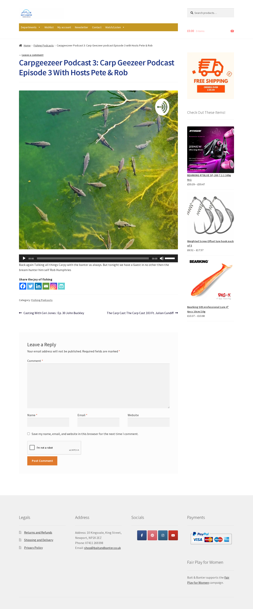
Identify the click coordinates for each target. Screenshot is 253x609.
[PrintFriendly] (61, 286)
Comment (35, 361)
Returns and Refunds (38, 532)
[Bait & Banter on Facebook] (142, 535)
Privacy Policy (33, 548)
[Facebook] (22, 286)
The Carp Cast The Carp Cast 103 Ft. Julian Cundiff (140, 313)
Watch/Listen (113, 27)
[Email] (45, 286)
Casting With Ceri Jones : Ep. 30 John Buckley (53, 313)
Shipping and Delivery (38, 540)
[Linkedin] (38, 286)
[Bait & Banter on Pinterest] (152, 535)
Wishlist (49, 27)
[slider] (170, 258)
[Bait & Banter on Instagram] (163, 535)
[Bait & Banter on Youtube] (173, 535)
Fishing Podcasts (44, 45)
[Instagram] (53, 286)
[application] (98, 258)
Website (133, 415)
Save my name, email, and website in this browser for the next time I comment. (85, 434)
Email (82, 415)
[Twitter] (30, 286)
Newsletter (81, 27)
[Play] (24, 258)
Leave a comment (32, 55)
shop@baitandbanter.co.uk (102, 548)
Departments (29, 27)
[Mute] (162, 258)
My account (64, 27)
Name (32, 415)
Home (27, 45)
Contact (96, 27)
